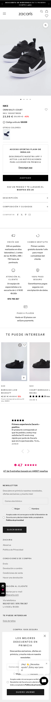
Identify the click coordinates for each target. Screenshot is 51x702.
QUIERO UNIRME (25, 692)
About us (7, 545)
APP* (29, 5)
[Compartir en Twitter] (22, 215)
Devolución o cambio (12, 568)
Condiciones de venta (13, 573)
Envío (5, 563)
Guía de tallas (9, 621)
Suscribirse (14, 529)
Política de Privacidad (13, 549)
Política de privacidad (34, 685)
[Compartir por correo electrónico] (29, 215)
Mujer (18, 674)
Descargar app (25, 167)
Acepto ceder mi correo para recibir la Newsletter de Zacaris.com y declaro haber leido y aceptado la (27, 682)
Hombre (34, 674)
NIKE (5, 105)
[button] (23, 451)
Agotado (25, 178)
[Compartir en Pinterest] (26, 215)
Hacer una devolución (13, 577)
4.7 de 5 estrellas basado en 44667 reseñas (25, 471)
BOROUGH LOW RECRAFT (9, 391)
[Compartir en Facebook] (18, 215)
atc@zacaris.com (11, 595)
